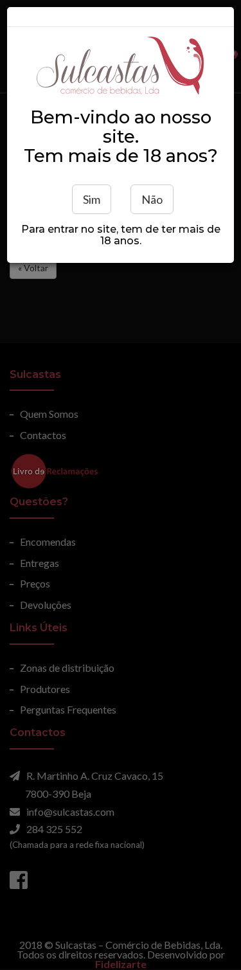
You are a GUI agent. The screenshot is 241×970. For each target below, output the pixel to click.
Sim (91, 199)
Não (152, 199)
